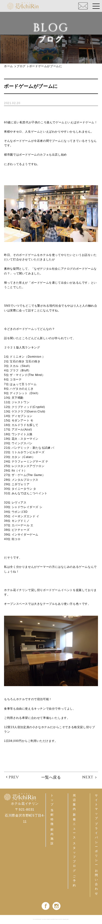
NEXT (87, 777)
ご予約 (74, 881)
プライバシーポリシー (96, 844)
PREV (14, 777)
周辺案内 (74, 802)
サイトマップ (96, 807)
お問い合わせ (96, 882)
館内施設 (52, 836)
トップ (52, 800)
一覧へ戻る (51, 777)
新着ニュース (74, 826)
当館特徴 (52, 817)
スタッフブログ (74, 857)
